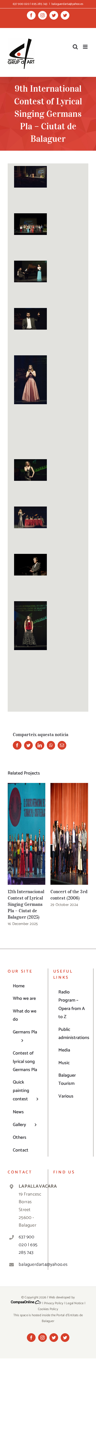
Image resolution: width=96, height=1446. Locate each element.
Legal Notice (74, 1303)
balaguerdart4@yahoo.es (67, 4)
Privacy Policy (53, 1303)
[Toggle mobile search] (75, 46)
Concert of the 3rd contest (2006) (69, 834)
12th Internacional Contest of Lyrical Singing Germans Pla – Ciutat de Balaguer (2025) (26, 834)
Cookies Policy (48, 1309)
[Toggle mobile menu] (85, 46)
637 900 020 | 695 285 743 (28, 1244)
